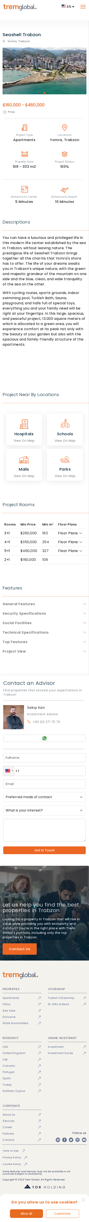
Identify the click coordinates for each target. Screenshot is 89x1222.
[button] (8, 771)
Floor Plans (68, 533)
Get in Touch (44, 850)
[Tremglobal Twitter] (71, 1140)
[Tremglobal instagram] (77, 1140)
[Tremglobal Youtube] (84, 1140)
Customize (62, 1213)
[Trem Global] (44, 975)
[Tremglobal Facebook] (64, 1140)
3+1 (7, 533)
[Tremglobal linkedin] (58, 1140)
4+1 (7, 541)
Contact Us (19, 949)
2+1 (7, 559)
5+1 (7, 550)
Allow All (26, 1213)
